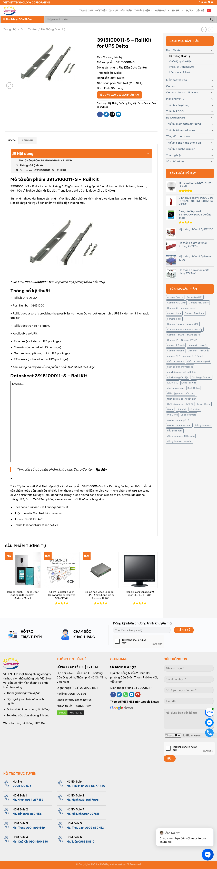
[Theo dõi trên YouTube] (212, 2)
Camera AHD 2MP (176, 302)
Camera (171, 86)
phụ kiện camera (175, 388)
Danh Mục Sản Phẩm (19, 19)
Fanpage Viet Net (56, 507)
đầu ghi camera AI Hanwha (181, 436)
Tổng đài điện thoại (178, 136)
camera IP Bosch (176, 345)
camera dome (174, 313)
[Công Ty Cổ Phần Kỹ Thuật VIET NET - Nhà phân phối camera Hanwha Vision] (9, 10)
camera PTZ (173, 356)
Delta (118, 72)
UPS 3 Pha (195, 409)
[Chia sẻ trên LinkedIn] (118, 114)
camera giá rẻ (174, 318)
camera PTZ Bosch (193, 356)
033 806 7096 (89, 799)
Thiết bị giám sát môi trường (183, 123)
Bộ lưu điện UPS (175, 117)
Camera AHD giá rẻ (199, 302)
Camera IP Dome (175, 350)
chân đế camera (175, 361)
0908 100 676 (34, 519)
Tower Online (204, 404)
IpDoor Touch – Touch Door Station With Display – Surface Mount (22, 595)
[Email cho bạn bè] (112, 114)
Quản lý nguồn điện (180, 61)
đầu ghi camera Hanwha (179, 441)
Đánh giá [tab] (28, 140)
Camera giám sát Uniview (182, 92)
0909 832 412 (94, 827)
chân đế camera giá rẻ (198, 361)
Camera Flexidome (194, 313)
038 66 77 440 (95, 785)
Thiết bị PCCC (175, 111)
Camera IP (172, 340)
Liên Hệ (200, 10)
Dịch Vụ (113, 10)
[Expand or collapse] (148, 152)
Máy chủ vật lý (175, 98)
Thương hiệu (173, 155)
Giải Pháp (160, 10)
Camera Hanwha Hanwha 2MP (183, 324)
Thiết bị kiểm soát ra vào (181, 130)
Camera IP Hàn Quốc (198, 350)
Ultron (170, 409)
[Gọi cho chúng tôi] (125, 694)
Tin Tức (176, 10)
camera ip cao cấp (197, 345)
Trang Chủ (86, 10)
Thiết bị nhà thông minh (180, 149)
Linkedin (56, 513)
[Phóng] (9, 85)
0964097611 (90, 813)
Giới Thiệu (100, 10)
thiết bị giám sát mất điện (180, 393)
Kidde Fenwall (188, 382)
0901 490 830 (38, 841)
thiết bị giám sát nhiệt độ (180, 404)
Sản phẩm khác (175, 161)
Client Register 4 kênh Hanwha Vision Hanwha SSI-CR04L (61, 595)
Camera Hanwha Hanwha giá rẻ (183, 334)
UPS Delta (172, 414)
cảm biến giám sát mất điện (181, 372)
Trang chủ (9, 29)
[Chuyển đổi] (212, 50)
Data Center (29, 29)
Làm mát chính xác (180, 72)
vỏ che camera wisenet (179, 425)
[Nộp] (211, 19)
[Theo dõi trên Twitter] (202, 2)
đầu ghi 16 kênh (175, 430)
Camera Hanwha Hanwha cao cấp (185, 329)
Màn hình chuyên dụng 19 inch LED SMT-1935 (140, 593)
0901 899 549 (35, 827)
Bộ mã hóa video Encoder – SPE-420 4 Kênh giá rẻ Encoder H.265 (100, 595)
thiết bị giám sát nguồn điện (181, 398)
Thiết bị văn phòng (177, 105)
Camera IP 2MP (189, 340)
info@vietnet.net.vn (78, 700)
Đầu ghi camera (203, 425)
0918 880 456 (32, 813)
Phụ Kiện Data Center (181, 66)
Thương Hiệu (142, 10)
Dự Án (189, 10)
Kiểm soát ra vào (176, 80)
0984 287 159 (34, 799)
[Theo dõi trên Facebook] (199, 2)
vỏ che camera (188, 414)
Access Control (175, 297)
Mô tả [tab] (12, 140)
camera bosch (188, 308)
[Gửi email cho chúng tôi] (205, 2)
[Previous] (5, 582)
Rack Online (194, 388)
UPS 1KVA (181, 409)
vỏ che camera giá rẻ (178, 420)
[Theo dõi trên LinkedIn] (209, 2)
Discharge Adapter (201, 377)
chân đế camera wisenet (180, 366)
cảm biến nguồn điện (177, 377)
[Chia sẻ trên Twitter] (106, 114)
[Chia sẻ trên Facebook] (100, 114)
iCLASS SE (172, 382)
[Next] (157, 582)
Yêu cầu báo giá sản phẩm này (119, 95)
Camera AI (172, 308)
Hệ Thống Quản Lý (53, 29)
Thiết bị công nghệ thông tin (183, 142)
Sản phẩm (126, 10)
